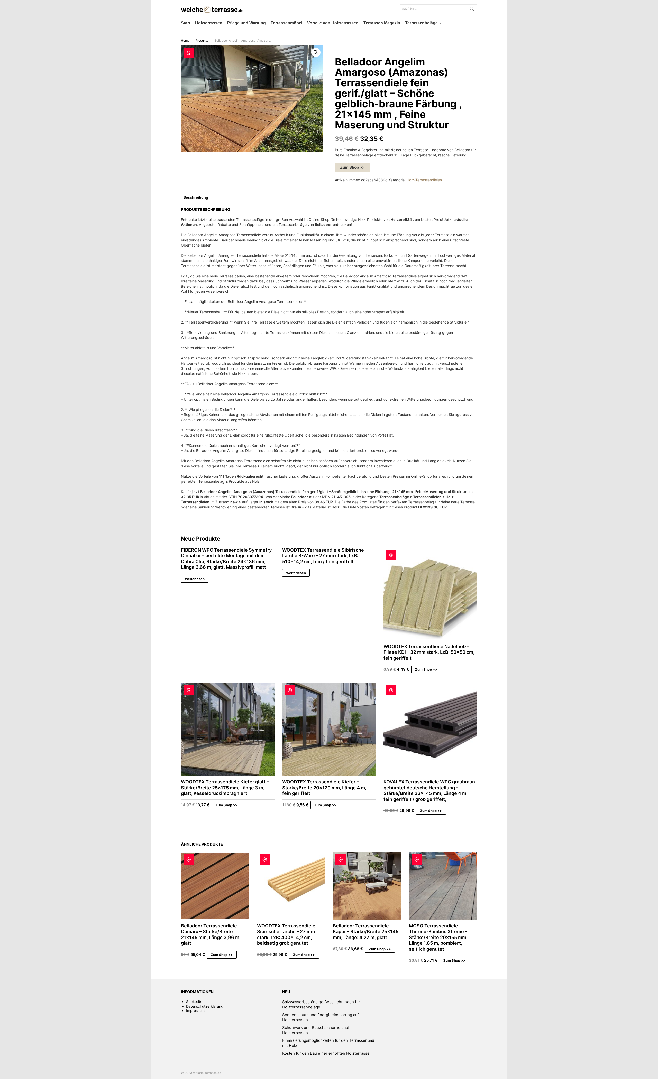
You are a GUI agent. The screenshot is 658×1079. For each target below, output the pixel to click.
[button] (316, 52)
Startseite (194, 1001)
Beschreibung (196, 197)
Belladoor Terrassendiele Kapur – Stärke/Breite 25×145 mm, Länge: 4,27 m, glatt (365, 931)
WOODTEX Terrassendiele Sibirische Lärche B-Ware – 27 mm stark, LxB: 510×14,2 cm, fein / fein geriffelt (323, 555)
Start (185, 23)
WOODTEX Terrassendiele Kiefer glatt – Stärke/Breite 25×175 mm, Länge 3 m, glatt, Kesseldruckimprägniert (225, 787)
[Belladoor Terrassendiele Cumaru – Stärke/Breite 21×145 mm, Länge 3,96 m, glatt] (215, 886)
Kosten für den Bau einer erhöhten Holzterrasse (326, 1053)
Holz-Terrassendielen (424, 180)
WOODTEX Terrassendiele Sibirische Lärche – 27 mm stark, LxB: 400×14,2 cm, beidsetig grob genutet (286, 934)
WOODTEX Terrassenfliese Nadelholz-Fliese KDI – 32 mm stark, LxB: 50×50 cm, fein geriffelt (428, 652)
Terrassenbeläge (421, 23)
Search (472, 9)
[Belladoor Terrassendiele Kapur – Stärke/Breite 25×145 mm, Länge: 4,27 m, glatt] (367, 886)
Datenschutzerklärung (204, 1006)
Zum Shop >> (352, 167)
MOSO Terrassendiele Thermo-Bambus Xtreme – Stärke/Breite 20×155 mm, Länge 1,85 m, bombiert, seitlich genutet (438, 937)
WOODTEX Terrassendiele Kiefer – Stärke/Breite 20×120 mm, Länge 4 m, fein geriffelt (324, 787)
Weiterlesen (195, 579)
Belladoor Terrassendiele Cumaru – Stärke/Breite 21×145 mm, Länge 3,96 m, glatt (211, 934)
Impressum (195, 1010)
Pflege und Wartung (246, 23)
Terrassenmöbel (286, 23)
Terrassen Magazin (381, 23)
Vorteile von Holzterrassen (333, 23)
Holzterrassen (208, 23)
